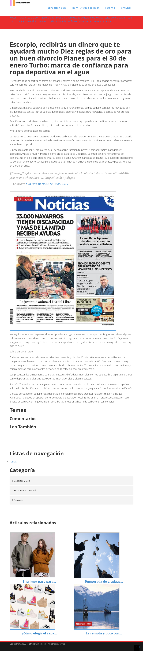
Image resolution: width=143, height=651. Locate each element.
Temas (13, 461)
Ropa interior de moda (85, 7)
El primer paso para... (39, 581)
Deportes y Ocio (57, 7)
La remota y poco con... (104, 633)
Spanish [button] (126, 7)
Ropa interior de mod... (25, 490)
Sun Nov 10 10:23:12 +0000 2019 (47, 184)
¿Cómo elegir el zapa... (39, 633)
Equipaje (110, 7)
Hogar (13, 17)
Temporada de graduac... (104, 581)
